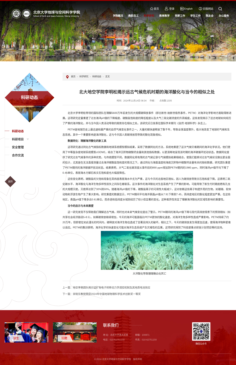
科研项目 (18, 139)
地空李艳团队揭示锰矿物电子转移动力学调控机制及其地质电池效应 (106, 287)
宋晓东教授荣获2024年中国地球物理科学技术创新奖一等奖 (102, 293)
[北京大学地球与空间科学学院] (47, 13)
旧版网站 (208, 8)
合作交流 (18, 155)
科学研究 (83, 76)
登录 (171, 8)
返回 (10, 181)
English (188, 8)
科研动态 (18, 131)
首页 (156, 8)
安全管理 (18, 147)
